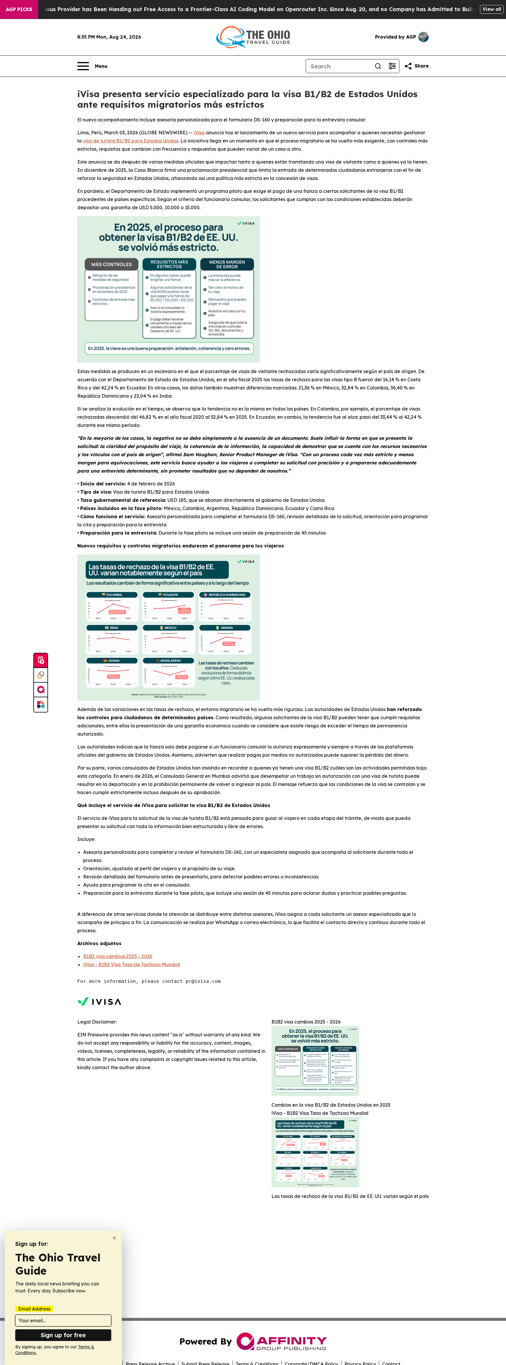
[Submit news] (40, 660)
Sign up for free (63, 1335)
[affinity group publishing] (40, 690)
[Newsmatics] (40, 704)
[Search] (378, 66)
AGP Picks (19, 9)
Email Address (34, 1309)
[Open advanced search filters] (392, 66)
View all (492, 9)
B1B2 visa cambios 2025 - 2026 (117, 956)
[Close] (114, 1238)
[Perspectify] (40, 675)
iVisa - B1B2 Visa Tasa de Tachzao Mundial (131, 964)
